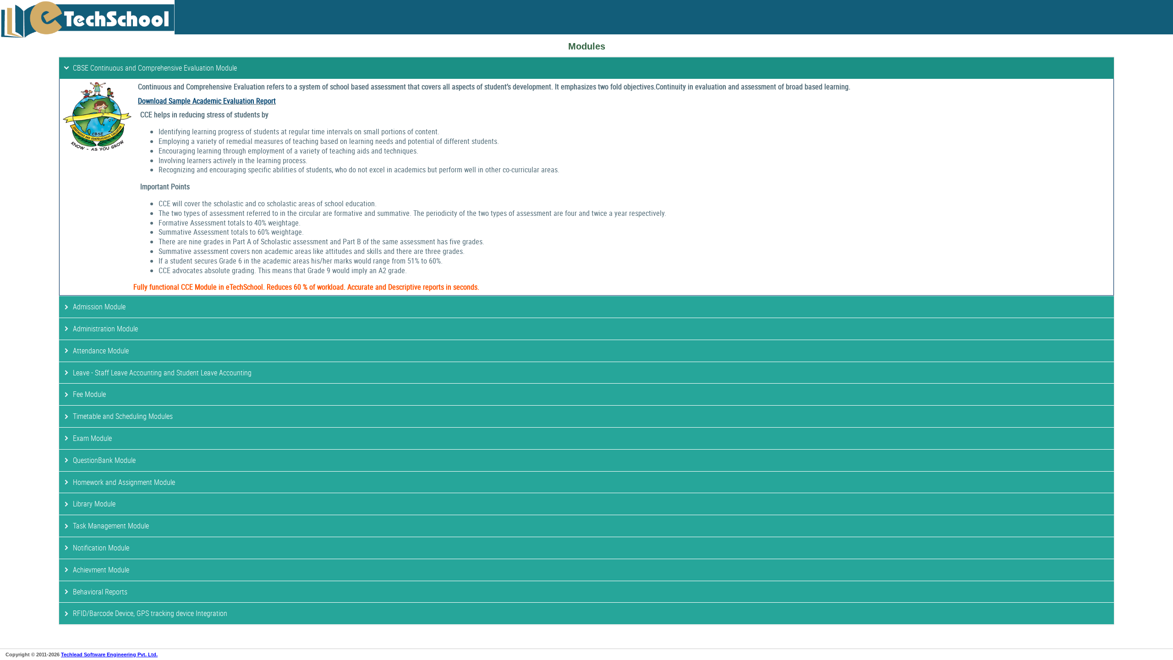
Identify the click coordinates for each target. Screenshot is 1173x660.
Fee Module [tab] (89, 394)
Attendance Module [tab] (101, 351)
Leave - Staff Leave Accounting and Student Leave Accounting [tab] (162, 373)
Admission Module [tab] (99, 307)
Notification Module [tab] (101, 548)
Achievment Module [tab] (101, 570)
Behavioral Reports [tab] (100, 592)
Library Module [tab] (94, 504)
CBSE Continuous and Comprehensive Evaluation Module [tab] (155, 68)
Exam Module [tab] (92, 438)
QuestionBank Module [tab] (104, 460)
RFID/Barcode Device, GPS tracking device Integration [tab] (150, 613)
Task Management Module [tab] (111, 526)
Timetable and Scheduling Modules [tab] (123, 416)
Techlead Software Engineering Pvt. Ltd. (109, 654)
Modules (586, 46)
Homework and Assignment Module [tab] (124, 482)
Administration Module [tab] (105, 329)
